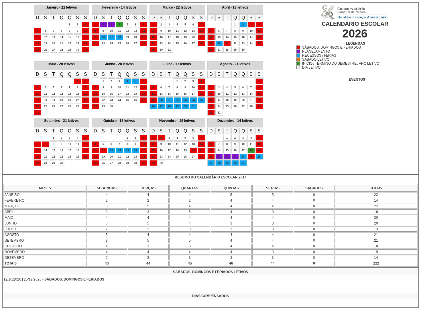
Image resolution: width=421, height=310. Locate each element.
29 (69, 49)
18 (37, 43)
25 (37, 49)
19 (45, 43)
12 (45, 37)
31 (85, 49)
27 (53, 49)
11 (37, 37)
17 (85, 37)
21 (61, 43)
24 (85, 43)
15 (69, 37)
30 (77, 49)
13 (53, 37)
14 (61, 37)
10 (85, 30)
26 (45, 49)
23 (77, 43)
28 (61, 49)
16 (77, 37)
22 (69, 43)
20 (53, 43)
